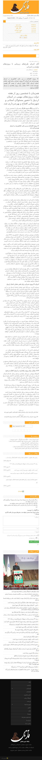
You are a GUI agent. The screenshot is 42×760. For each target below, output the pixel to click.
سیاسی (29, 685)
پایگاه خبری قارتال (23, 439)
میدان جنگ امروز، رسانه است (30, 653)
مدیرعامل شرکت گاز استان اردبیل (29, 444)
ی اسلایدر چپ (29, 69)
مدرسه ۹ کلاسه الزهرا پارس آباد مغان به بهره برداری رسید (23, 473)
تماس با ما (28, 723)
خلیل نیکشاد (35, 441)
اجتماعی (28, 688)
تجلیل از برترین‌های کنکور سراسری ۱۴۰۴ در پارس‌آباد (24, 667)
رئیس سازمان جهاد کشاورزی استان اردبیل (20, 441)
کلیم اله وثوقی (25, 443)
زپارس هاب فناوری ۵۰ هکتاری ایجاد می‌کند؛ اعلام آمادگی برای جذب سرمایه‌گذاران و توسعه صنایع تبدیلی (21, 608)
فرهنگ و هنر (27, 698)
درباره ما (28, 720)
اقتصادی (35, 69)
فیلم (29, 711)
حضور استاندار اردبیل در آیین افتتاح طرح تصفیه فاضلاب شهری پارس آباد (21, 481)
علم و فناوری (27, 695)
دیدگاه (36, 517)
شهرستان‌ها (28, 704)
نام (37, 528)
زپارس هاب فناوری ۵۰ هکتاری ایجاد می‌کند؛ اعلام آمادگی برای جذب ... (21, 457)
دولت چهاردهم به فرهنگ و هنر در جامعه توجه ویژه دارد (25, 591)
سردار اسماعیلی (34, 443)
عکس (29, 707)
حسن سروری (13, 439)
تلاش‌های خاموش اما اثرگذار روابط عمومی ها (26, 629)
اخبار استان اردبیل (33, 439)
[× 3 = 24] (36, 539)
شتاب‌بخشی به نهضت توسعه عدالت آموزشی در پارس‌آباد (23, 624)
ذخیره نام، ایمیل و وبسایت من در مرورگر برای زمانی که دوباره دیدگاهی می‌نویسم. (22, 535)
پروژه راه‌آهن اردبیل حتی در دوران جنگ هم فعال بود (25, 612)
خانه (30, 682)
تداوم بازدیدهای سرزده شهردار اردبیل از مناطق (26, 655)
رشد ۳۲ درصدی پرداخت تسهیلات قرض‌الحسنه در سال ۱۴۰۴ (23, 463)
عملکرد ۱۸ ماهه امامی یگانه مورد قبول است (27, 627)
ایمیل (36, 532)
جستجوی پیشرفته (26, 717)
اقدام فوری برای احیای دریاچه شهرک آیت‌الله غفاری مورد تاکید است (21, 621)
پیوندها (29, 714)
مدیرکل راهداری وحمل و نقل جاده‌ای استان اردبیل (26, 446)
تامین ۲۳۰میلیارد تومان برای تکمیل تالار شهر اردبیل (25, 605)
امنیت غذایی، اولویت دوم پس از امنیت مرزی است (25, 470)
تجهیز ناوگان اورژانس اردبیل (30, 636)
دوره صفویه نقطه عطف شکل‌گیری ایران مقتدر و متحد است (23, 602)
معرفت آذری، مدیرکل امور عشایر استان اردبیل (26, 448)
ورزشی (29, 701)
